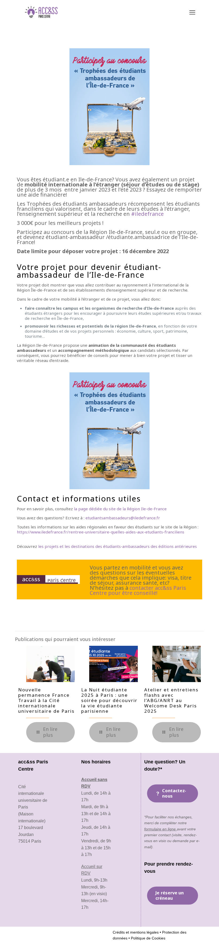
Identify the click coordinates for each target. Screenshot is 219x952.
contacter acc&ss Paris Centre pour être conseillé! (138, 590)
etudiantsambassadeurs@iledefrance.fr (122, 517)
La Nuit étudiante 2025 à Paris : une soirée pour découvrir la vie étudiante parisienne (109, 700)
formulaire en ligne (160, 829)
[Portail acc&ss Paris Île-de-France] (42, 12)
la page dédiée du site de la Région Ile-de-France (120, 508)
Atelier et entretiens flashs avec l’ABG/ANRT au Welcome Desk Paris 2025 (171, 700)
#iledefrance (147, 213)
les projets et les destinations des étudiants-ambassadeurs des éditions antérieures (117, 546)
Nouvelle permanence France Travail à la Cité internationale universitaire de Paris (46, 700)
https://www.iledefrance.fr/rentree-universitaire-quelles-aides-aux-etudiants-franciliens (100, 532)
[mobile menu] (192, 12)
